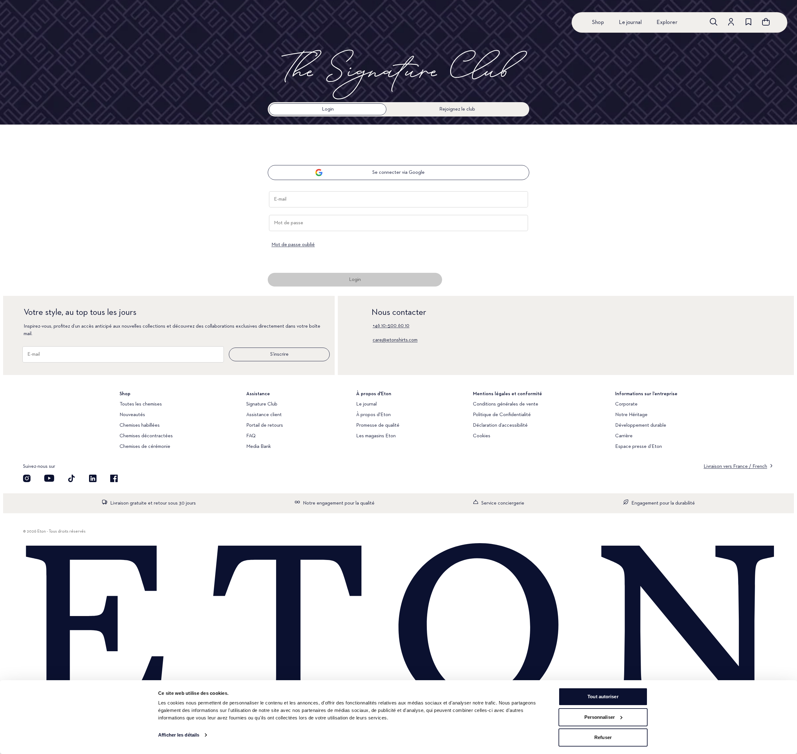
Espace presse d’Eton (638, 446)
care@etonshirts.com (395, 340)
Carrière (624, 436)
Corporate (626, 404)
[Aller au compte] (731, 22)
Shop (598, 22)
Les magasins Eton (376, 436)
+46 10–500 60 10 (391, 325)
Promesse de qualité (377, 425)
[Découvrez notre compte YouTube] (49, 478)
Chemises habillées (140, 425)
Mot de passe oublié (293, 244)
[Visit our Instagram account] (27, 478)
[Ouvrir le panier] (766, 22)
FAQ (251, 436)
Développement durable (640, 425)
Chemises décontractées (146, 436)
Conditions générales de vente (505, 404)
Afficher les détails (178, 734)
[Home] (398, 627)
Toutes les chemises (141, 404)
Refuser (603, 737)
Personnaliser (599, 717)
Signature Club (261, 404)
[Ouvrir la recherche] (713, 22)
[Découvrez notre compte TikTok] (71, 478)
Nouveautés (132, 414)
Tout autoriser (602, 696)
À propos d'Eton (373, 414)
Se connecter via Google (398, 172)
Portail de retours (264, 425)
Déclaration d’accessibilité (500, 425)
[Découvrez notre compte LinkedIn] (93, 478)
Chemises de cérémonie (145, 446)
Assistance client (264, 414)
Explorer (667, 22)
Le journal (630, 22)
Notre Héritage (631, 414)
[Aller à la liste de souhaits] (748, 22)
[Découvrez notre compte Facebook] (114, 478)
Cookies (481, 436)
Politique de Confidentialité (502, 414)
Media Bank (258, 446)
